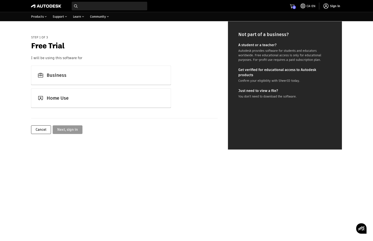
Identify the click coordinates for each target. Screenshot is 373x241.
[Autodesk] (46, 6)
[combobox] (109, 6)
